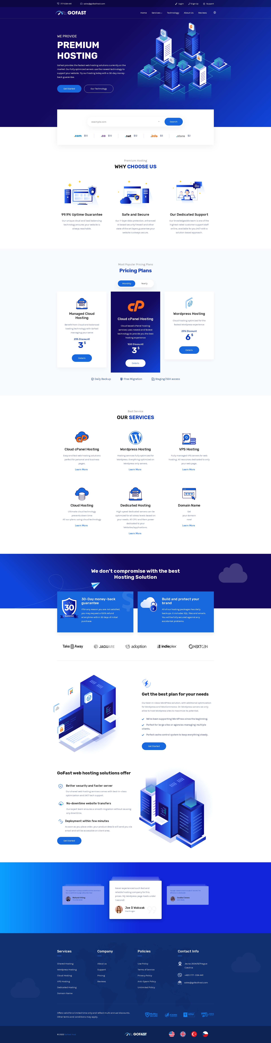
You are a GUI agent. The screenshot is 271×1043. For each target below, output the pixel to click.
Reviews (202, 12)
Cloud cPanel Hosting (82, 449)
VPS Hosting (189, 449)
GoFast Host (70, 1030)
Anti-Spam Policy (147, 977)
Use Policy (143, 959)
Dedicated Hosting (135, 505)
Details (81, 358)
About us (102, 959)
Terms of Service (146, 965)
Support (210, 3)
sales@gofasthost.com (94, 3)
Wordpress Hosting (135, 449)
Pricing (101, 971)
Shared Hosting (65, 959)
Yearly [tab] (144, 283)
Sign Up (194, 3)
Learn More (81, 469)
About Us (188, 12)
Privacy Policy (145, 971)
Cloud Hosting (82, 505)
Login (181, 3)
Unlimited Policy (146, 983)
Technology (173, 12)
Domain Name (189, 505)
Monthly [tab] (126, 283)
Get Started (69, 88)
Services (156, 12)
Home (143, 12)
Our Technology (99, 88)
